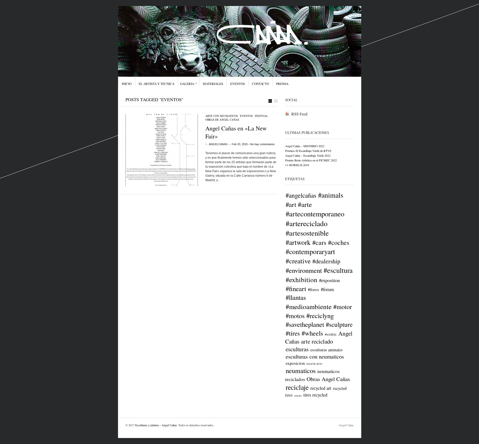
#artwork (298, 242)
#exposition (329, 280)
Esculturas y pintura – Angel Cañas (156, 425)
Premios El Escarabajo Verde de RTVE (308, 151)
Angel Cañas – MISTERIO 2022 (304, 146)
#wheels (312, 333)
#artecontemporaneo (315, 213)
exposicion (295, 363)
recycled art (320, 388)
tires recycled (315, 395)
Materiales (213, 83)
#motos (295, 315)
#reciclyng (320, 315)
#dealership (326, 261)
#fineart (296, 288)
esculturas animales (326, 350)
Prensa (282, 83)
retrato (298, 395)
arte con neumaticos (221, 116)
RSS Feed (299, 113)
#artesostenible (307, 233)
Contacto (260, 83)
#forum (327, 289)
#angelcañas (301, 195)
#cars (319, 242)
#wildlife (331, 334)
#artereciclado (307, 223)
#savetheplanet (305, 324)
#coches (338, 242)
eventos (246, 116)
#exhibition (301, 279)
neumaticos (301, 370)
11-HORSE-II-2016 (297, 165)
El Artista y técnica (156, 83)
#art (291, 204)
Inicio (126, 83)
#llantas (296, 297)
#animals (330, 195)
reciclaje (297, 387)
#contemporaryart (310, 251)
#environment (304, 270)
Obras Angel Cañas (328, 379)
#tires (293, 333)
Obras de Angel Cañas (222, 119)
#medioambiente (309, 306)
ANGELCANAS (218, 144)
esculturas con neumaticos (315, 356)
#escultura (338, 270)
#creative (298, 260)
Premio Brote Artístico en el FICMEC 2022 (311, 160)
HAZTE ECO (314, 364)
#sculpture (339, 324)
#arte (305, 204)
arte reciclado (317, 341)
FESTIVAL (261, 116)
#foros (313, 289)
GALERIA (187, 83)
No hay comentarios (262, 144)
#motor (342, 306)
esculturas (297, 349)
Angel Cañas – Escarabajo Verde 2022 (308, 155)
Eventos (237, 83)
